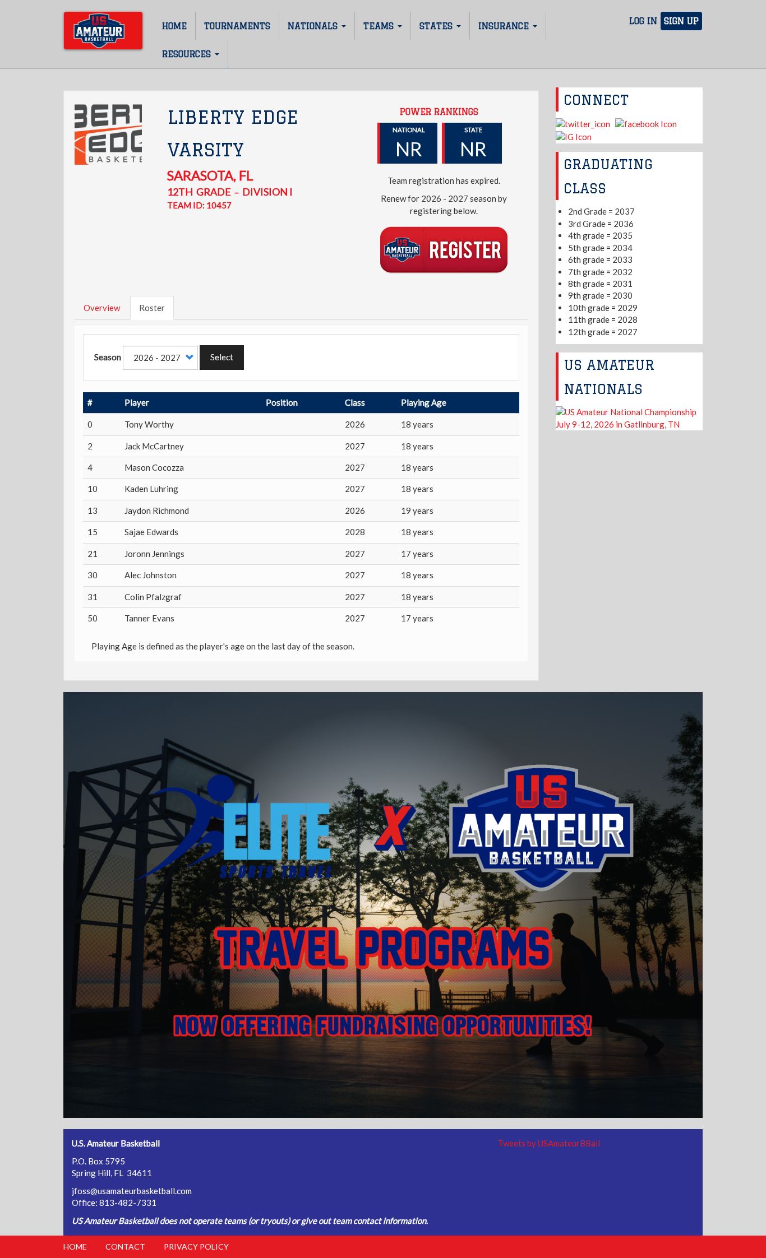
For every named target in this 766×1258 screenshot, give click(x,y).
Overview (102, 308)
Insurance (505, 26)
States (437, 26)
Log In (643, 21)
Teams (379, 26)
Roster (152, 308)
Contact (125, 1246)
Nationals (314, 26)
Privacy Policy (196, 1246)
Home (174, 26)
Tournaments (237, 26)
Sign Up (681, 21)
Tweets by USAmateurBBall (549, 1143)
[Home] (103, 30)
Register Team (444, 249)
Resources (188, 54)
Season (107, 357)
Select (221, 357)
